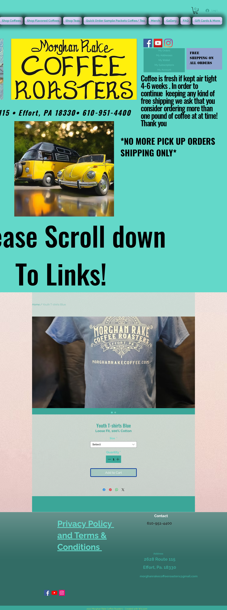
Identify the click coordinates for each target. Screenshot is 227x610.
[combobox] (113, 444)
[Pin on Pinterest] (110, 490)
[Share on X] (123, 490)
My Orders (164, 50)
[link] (195, 10)
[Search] (191, 171)
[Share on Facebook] (104, 490)
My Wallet (164, 60)
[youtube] (158, 43)
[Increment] (118, 459)
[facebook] (147, 43)
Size (113, 438)
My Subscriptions (164, 64)
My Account (164, 69)
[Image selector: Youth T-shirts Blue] (112, 412)
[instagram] (168, 43)
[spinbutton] (113, 459)
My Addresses (164, 55)
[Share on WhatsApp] (117, 490)
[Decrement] (109, 459)
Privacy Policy (85, 524)
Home (36, 304)
